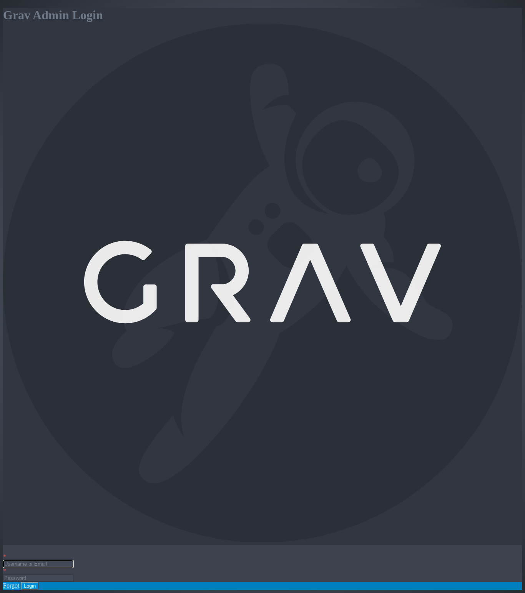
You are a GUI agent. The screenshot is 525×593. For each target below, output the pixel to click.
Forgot (11, 585)
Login (30, 586)
